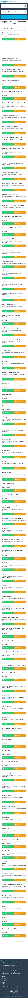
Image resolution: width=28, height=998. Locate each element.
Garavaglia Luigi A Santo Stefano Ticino (11, 115)
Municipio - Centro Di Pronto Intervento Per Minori (13, 862)
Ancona (2, 973)
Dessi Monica (5, 383)
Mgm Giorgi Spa (6, 850)
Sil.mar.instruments (7, 32)
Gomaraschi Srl (6, 717)
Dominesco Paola (6, 394)
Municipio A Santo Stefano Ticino (10, 194)
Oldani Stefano (6, 350)
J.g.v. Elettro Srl (6, 750)
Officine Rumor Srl (6, 895)
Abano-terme (10, 970)
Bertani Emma (5, 361)
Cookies (18, 988)
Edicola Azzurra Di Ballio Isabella (10, 672)
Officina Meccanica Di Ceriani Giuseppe (12, 884)
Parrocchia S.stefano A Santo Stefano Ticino (13, 205)
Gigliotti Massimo (6, 706)
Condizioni (9, 988)
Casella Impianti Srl (7, 606)
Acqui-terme (14, 974)
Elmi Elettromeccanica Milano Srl (10, 684)
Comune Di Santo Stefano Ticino (10, 58)
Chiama (6, 39)
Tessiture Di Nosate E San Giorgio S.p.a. (11, 328)
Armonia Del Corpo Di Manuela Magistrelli (12, 539)
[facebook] (11, 991)
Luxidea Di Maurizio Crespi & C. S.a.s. (11, 806)
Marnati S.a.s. (5, 828)
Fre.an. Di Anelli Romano (8, 304)
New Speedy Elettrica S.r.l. (8, 873)
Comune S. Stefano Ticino (8, 239)
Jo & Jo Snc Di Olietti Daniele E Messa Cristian (13, 761)
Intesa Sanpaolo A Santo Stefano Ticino (12, 183)
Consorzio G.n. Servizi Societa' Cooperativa (12, 651)
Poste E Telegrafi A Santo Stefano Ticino (12, 216)
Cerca (14, 17)
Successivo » (22, 941)
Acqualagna (9, 974)
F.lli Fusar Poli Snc (6, 439)
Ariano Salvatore (6, 528)
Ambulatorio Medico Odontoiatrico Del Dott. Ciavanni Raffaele (13, 506)
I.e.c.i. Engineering (6, 739)
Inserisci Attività (4, 980)
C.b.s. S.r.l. (4, 585)
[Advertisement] (14, 49)
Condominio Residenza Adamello (10, 372)
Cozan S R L (5, 663)
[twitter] (14, 991)
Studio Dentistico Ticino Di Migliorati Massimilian (11, 316)
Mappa (18, 39)
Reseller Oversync (20, 986)
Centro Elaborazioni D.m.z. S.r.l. (10, 617)
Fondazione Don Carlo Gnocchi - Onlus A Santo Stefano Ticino (13, 103)
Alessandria (7, 973)
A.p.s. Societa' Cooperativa (8, 483)
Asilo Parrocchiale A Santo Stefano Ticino (12, 137)
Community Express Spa (8, 640)
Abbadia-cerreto (4, 970)
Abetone (9, 972)
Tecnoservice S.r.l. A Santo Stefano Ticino (12, 227)
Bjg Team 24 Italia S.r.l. (7, 574)
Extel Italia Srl (5, 428)
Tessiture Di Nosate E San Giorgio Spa (11, 339)
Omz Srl (4, 906)
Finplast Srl (5, 461)
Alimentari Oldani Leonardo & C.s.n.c (11, 494)
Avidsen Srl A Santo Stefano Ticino (10, 80)
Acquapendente (4, 974)
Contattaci (3, 982)
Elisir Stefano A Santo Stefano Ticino (11, 69)
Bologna (19, 974)
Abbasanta (22, 972)
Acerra (18, 972)
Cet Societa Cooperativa (8, 261)
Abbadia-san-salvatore (17, 970)
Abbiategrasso (14, 972)
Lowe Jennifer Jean (7, 795)
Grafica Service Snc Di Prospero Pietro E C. (12, 728)
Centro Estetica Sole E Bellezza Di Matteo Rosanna (12, 294)
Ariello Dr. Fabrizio (6, 282)
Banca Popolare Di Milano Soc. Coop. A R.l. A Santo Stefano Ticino (13, 149)
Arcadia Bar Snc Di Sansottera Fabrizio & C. (12, 518)
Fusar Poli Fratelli (6, 695)
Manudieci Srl (5, 817)
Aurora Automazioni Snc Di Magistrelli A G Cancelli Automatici (12, 551)
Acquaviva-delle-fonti (17, 973)
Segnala (2, 983)
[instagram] (16, 991)
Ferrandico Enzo (6, 450)
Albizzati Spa (5, 271)
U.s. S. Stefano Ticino (7, 250)
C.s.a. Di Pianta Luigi (7, 596)
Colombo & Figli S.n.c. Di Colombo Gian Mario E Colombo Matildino (13, 629)
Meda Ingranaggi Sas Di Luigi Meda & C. (12, 839)
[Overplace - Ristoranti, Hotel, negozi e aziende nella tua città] (9, 1)
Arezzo (22, 974)
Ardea (25, 974)
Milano (11, 973)
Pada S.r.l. (4, 917)
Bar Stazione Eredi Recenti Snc (9, 562)
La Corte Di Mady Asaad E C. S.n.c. (10, 773)
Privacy (14, 988)
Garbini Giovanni (6, 472)
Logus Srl (4, 784)
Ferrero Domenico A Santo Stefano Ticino (12, 91)
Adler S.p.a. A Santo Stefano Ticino (10, 126)
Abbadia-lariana (4, 972)
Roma (26, 972)
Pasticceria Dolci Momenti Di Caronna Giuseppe (14, 928)
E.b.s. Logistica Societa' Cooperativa (11, 405)
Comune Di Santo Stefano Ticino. (10, 172)
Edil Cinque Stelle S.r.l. (7, 417)
